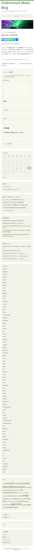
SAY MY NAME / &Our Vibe (9, 250)
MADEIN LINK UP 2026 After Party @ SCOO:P (13, 220)
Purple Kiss (21, 501)
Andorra (5, 269)
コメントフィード (7, 540)
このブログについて (7, 186)
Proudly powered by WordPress (11, 548)
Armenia (5, 274)
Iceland (4, 347)
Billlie (10, 490)
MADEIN (5, 499)
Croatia (4, 307)
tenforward (12, 32)
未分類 (4, 469)
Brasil (4, 290)
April (4, 490)
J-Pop (4, 363)
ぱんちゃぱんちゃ (7, 199)
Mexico (4, 393)
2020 (24, 483)
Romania (5, 428)
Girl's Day (23, 492)
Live (4, 382)
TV (3, 453)
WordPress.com (17, 549)
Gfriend (19, 492)
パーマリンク (25, 59)
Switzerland (5, 439)
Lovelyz (25, 495)
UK (3, 455)
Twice (8, 505)
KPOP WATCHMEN (7, 207)
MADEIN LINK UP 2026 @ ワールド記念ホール (13, 223)
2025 (22, 486)
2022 (6, 487)
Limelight (10, 496)
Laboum (5, 496)
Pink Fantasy (14, 501)
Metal (4, 391)
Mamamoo (10, 499)
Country (5, 304)
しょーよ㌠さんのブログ (8, 210)
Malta (4, 388)
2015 (4, 484)
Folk (4, 331)
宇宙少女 (15, 507)
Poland (4, 415)
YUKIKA (9, 507)
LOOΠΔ (19, 496)
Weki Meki (24, 505)
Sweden (5, 437)
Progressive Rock (18, 59)
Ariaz (7, 490)
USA (4, 461)
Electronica (5, 320)
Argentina (5, 271)
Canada (5, 296)
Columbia (5, 301)
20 (17, 168)
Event (4, 326)
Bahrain (5, 282)
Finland (4, 328)
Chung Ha (14, 490)
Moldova (5, 396)
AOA (26, 487)
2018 (16, 484)
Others (4, 409)
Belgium (5, 285)
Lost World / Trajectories (26, 63)
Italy (4, 361)
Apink (29, 487)
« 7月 (4, 177)
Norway (5, 404)
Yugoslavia (5, 466)
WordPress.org (6, 542)
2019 (20, 484)
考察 (4, 472)
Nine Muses (21, 499)
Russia (4, 431)
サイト (5, 118)
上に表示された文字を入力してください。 (14, 132)
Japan (4, 366)
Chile (4, 298)
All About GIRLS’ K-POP (8, 205)
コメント (6, 80)
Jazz (4, 369)
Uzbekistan (5, 464)
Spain (4, 434)
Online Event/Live (7, 407)
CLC (18, 490)
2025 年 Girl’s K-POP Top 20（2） (11, 253)
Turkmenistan (6, 450)
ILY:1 (27, 493)
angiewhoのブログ (7, 202)
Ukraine (5, 458)
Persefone (8, 501)
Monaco (5, 399)
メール (5, 110)
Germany (5, 339)
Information (6, 353)
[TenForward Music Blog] (17, 29)
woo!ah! (5, 507)
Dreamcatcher (8, 492)
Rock (4, 426)
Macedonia (5, 385)
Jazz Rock (12, 59)
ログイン (5, 534)
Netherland (5, 401)
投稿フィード (6, 537)
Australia (5, 277)
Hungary (5, 345)
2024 (17, 487)
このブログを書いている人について (11, 189)
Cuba (4, 309)
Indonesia (5, 350)
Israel (7, 59)
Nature (16, 499)
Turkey (4, 447)
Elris (15, 493)
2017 (12, 483)
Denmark (5, 317)
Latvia (4, 380)
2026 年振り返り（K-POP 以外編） (11, 246)
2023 (11, 487)
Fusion (4, 336)
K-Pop (4, 374)
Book (4, 288)
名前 (4, 101)
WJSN (29, 505)
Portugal (5, 418)
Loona (15, 496)
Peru (4, 412)
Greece (4, 342)
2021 (28, 483)
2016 (8, 483)
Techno (4, 442)
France (4, 334)
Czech (4, 312)
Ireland (4, 355)
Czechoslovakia (6, 315)
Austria (4, 280)
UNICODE (15, 504)
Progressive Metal (7, 420)
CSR (21, 490)
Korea (4, 377)
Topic (4, 445)
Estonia (4, 323)
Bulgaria (5, 293)
